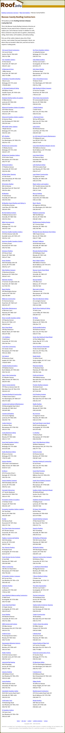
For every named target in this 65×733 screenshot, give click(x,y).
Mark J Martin (37, 203)
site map (23, 721)
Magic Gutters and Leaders (41, 184)
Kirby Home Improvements (41, 98)
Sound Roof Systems (39, 471)
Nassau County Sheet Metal (41, 270)
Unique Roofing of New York (41, 643)
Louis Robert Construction (40, 174)
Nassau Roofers (37, 279)
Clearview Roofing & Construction (11, 394)
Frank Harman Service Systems (11, 557)
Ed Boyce (4, 471)
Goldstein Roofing (7, 586)
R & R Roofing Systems (39, 394)
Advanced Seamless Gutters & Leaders (13, 107)
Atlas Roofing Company (8, 270)
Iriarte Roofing (6, 681)
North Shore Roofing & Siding (41, 308)
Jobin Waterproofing (39, 59)
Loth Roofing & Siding (39, 165)
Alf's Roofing (5, 136)
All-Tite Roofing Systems (9, 213)
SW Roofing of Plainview (40, 538)
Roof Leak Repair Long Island (41, 423)
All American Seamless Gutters (11, 155)
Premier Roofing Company (40, 385)
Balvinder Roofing (7, 279)
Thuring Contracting (39, 595)
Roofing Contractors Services (10, 13)
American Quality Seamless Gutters (12, 232)
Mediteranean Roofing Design (41, 222)
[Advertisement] (48, 30)
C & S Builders (6, 337)
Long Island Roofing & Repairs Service (44, 146)
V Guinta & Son (37, 672)
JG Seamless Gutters (8, 710)
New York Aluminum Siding (40, 299)
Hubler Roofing (6, 653)
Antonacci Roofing (7, 251)
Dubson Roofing (6, 461)
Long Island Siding (38, 155)
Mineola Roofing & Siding (40, 251)
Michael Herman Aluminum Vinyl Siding (44, 232)
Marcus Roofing (37, 193)
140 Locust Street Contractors (10, 50)
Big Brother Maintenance (9, 308)
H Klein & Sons (6, 633)
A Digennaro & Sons (8, 69)
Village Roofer (37, 681)
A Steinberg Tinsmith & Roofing (11, 79)
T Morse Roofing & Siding (40, 576)
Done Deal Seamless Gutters (10, 442)
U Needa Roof (37, 633)
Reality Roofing (37, 404)
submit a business (37, 721)
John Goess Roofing (38, 69)
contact (29, 721)
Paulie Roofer (37, 356)
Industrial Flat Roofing (8, 662)
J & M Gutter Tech (7, 700)
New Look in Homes (38, 289)
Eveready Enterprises (8, 490)
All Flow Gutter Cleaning (9, 174)
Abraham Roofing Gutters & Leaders (12, 98)
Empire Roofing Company (9, 480)
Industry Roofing (7, 672)
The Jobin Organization (39, 586)
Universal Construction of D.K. (41, 653)
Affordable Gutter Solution (9, 126)
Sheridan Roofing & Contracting (42, 461)
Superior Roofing (38, 528)
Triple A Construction (39, 614)
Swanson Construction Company (42, 557)
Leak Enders (36, 126)
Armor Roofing (6, 260)
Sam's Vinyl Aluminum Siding (41, 442)
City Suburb (5, 356)
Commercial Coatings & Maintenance (13, 404)
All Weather (5, 193)
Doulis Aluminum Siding (9, 452)
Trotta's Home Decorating (40, 624)
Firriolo (4, 519)
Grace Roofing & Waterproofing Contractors (14, 595)
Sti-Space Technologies (39, 509)
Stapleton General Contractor (41, 499)
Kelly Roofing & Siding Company (42, 88)
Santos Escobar (37, 452)
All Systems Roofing (7, 184)
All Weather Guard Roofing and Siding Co (14, 203)
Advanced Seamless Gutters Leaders (12, 117)
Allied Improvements (8, 222)
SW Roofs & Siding (38, 547)
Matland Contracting (39, 213)
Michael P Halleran (38, 241)
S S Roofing (36, 433)
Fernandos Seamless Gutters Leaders (13, 509)
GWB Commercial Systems (9, 624)
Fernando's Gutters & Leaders (11, 499)
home (18, 721)
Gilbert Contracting (7, 566)
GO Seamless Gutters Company (11, 576)
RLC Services (36, 413)
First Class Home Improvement (11, 528)
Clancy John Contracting (9, 375)
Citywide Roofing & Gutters (10, 366)
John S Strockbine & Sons (40, 79)
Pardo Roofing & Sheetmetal (41, 346)
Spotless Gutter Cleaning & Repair (43, 490)
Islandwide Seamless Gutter (10, 691)
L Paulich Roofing (38, 107)
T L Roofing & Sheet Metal (40, 566)
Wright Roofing (37, 700)
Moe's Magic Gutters (39, 260)
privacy (46, 721)
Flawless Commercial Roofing (10, 538)
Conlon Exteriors (7, 423)
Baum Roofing (6, 289)
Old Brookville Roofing (39, 327)
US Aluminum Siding (38, 662)
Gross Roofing (6, 614)
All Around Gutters (7, 165)
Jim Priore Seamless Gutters (41, 50)
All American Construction (9, 146)
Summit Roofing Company (40, 519)
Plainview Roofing (38, 366)
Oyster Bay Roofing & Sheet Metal (42, 337)
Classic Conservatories (8, 385)
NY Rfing (35, 318)
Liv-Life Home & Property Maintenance (44, 136)
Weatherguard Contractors (41, 691)
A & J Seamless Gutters (8, 59)
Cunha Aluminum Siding (9, 433)
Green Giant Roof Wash (9, 605)
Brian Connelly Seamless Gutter (11, 318)
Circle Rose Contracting (9, 346)
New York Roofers (25, 13)
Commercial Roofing (8, 413)
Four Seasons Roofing (8, 547)
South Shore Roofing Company (42, 480)
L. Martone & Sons (38, 117)
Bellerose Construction (8, 299)
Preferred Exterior (38, 375)
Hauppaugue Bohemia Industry (11, 643)
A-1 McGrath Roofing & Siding (10, 88)
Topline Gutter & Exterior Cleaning (43, 605)
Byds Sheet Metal (7, 327)
